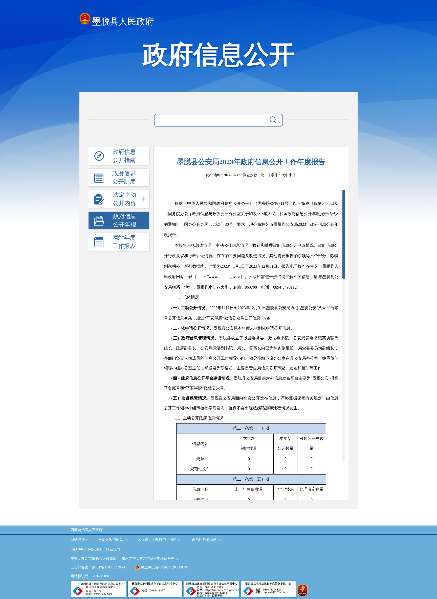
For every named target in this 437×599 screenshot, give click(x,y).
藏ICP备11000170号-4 (108, 567)
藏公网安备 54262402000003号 (164, 567)
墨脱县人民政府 (123, 22)
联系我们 (113, 550)
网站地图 (95, 550)
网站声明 (78, 550)
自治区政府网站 (110, 540)
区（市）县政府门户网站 (157, 540)
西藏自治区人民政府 (86, 530)
